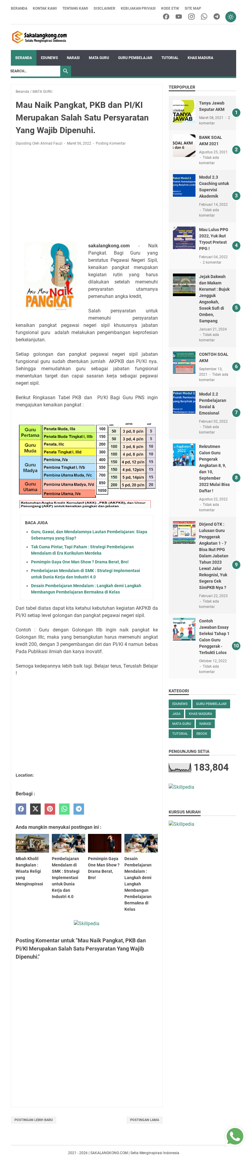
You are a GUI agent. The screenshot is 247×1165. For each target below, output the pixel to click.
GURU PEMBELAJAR (135, 58)
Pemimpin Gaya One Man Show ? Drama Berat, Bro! (80, 561)
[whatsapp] (204, 17)
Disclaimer (104, 8)
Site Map (193, 8)
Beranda (19, 8)
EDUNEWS (49, 58)
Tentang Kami (75, 8)
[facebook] (166, 17)
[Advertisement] (87, 195)
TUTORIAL (170, 58)
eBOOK (201, 734)
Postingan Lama (144, 1120)
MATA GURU (99, 58)
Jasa (176, 714)
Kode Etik (170, 8)
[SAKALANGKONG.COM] (39, 37)
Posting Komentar (111, 143)
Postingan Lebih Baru (33, 1120)
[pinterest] (50, 809)
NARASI (73, 58)
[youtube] (178, 17)
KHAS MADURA (200, 58)
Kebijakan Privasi (138, 8)
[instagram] (191, 17)
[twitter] (35, 809)
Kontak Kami (45, 8)
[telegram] (216, 17)
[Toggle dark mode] (230, 16)
